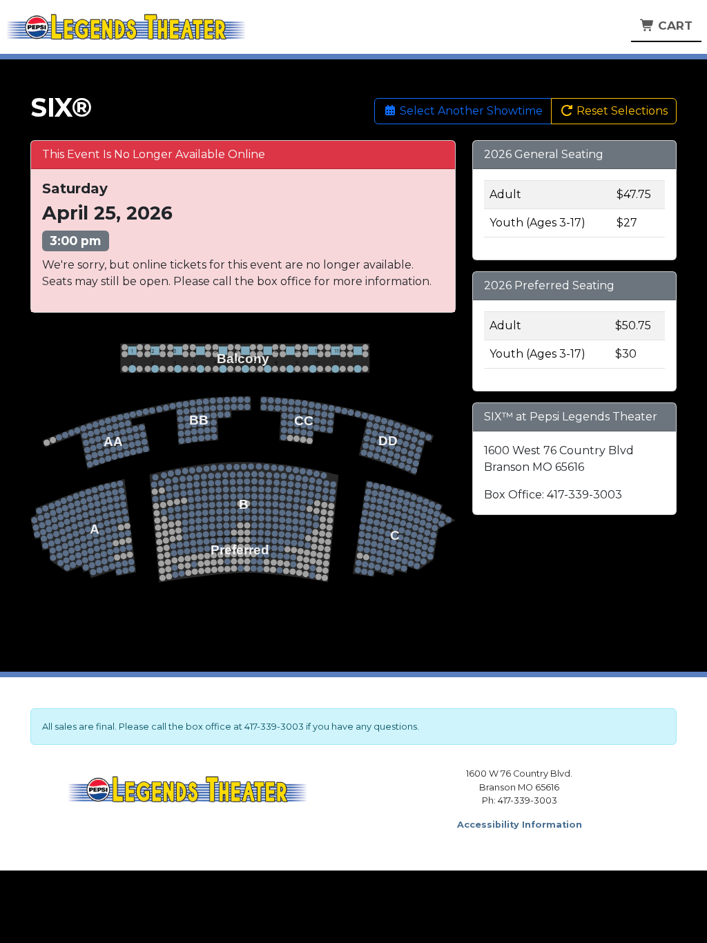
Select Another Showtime (470, 110)
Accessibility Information (519, 824)
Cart (674, 25)
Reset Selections (621, 110)
